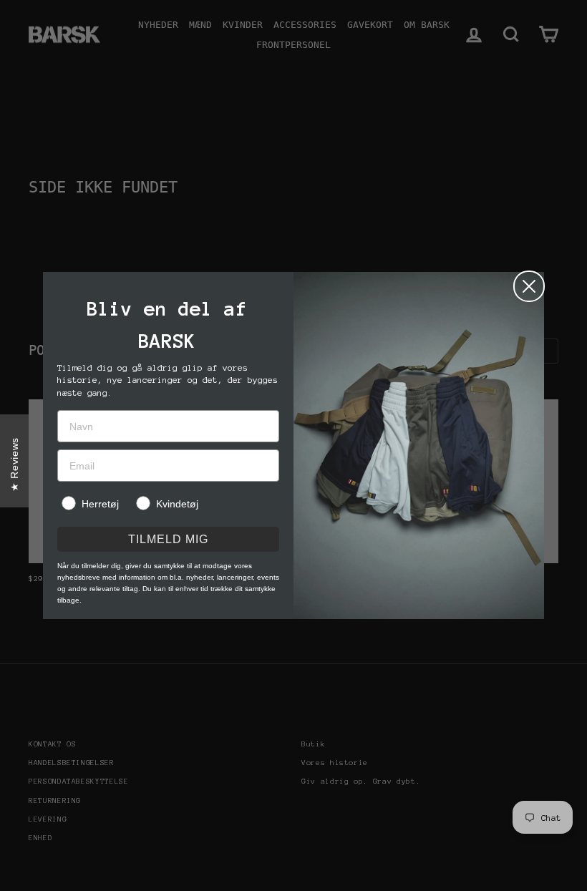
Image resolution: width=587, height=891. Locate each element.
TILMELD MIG (168, 539)
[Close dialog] (529, 286)
